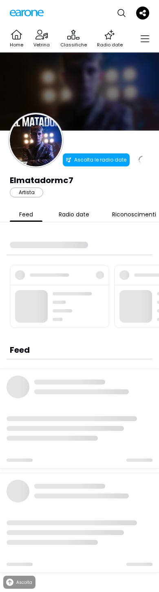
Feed (26, 214)
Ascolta (24, 582)
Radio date (74, 214)
